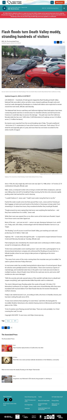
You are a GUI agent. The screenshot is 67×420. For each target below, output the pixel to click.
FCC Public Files (29, 404)
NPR (15, 321)
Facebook (27, 408)
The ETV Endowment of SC (30, 401)
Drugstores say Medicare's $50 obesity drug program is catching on (32, 378)
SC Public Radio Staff (57, 397)
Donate (60, 2)
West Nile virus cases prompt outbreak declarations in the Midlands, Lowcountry (36, 360)
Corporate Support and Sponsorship (44, 409)
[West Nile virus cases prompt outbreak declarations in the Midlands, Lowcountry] (7, 360)
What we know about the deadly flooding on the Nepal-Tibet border (21, 369)
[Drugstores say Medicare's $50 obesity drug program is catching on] (7, 379)
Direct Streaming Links (30, 397)
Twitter (40, 397)
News (8, 321)
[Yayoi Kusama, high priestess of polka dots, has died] (7, 348)
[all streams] (64, 8)
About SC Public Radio (44, 400)
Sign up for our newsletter (55, 404)
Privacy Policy (55, 400)
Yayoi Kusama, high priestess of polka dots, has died (28, 347)
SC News (15, 357)
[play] (4, 8)
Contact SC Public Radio (42, 404)
